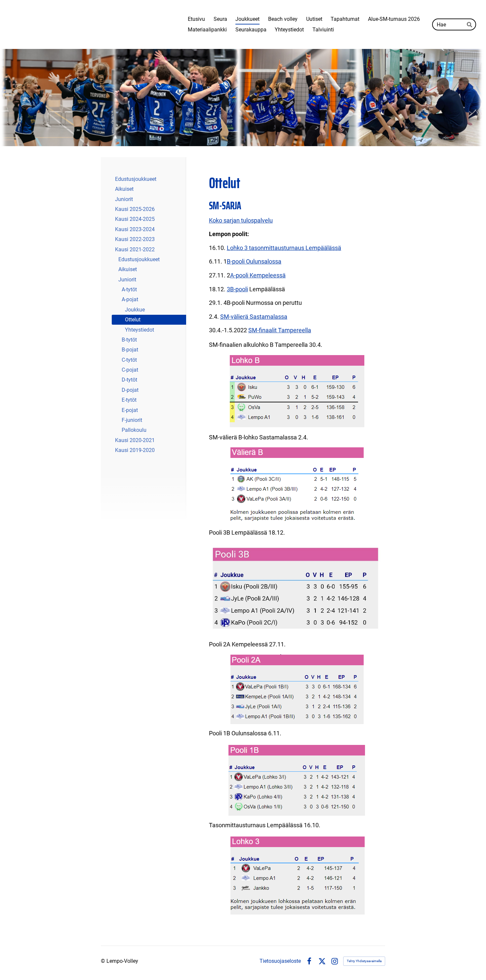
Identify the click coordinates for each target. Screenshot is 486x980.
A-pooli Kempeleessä (258, 275)
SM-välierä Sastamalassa (253, 316)
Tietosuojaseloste (280, 961)
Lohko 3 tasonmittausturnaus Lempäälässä (284, 247)
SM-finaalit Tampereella (279, 330)
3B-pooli (237, 289)
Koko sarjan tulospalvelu (241, 220)
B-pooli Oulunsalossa (254, 261)
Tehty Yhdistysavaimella (364, 961)
